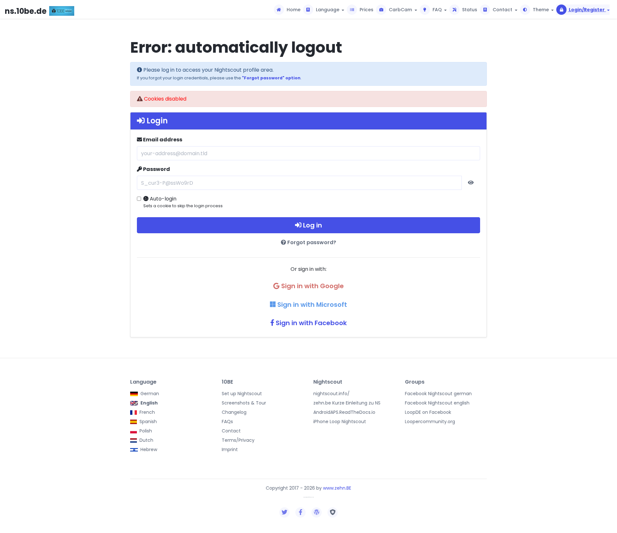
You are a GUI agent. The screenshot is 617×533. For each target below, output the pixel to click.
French (146, 412)
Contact (231, 431)
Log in (311, 225)
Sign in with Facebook (310, 322)
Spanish (147, 421)
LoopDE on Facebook (428, 412)
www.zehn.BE (337, 488)
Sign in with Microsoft (311, 304)
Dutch (145, 440)
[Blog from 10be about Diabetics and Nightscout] (316, 512)
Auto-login (183, 202)
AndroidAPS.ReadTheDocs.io (344, 412)
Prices (365, 9)
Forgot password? (311, 242)
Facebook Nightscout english (437, 403)
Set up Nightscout (242, 393)
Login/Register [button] (587, 9)
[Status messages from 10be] (284, 512)
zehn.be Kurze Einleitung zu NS (346, 403)
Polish (145, 431)
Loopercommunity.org (430, 421)
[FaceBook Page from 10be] (300, 512)
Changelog (234, 412)
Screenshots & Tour (244, 403)
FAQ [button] (437, 9)
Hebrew (148, 449)
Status (469, 9)
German (149, 393)
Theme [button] (541, 9)
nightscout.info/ (331, 393)
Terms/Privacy (238, 440)
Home (292, 9)
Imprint (230, 449)
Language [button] (328, 9)
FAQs (227, 421)
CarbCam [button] (400, 9)
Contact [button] (502, 9)
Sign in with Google (312, 285)
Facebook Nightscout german (438, 393)
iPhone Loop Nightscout (339, 421)
